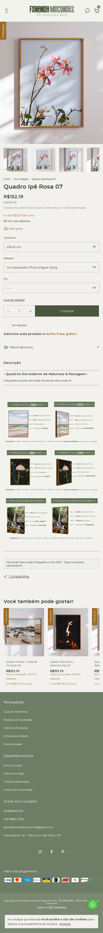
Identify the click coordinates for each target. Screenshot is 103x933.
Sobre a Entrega (14, 773)
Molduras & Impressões (18, 719)
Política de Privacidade (18, 789)
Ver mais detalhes (18, 221)
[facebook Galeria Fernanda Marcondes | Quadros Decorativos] (51, 851)
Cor (6, 279)
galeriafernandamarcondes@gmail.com (29, 827)
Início (7, 179)
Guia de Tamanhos (16, 711)
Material (9, 258)
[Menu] (7, 11)
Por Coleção (21, 179)
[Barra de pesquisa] (87, 11)
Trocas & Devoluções (16, 781)
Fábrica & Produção (16, 728)
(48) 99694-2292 (14, 819)
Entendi (65, 924)
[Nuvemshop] (52, 908)
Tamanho (10, 237)
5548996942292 (13, 811)
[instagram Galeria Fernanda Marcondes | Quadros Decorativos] (40, 851)
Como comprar (13, 765)
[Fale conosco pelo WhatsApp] (92, 904)
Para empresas (13, 744)
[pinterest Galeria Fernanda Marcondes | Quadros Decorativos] (63, 851)
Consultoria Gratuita (16, 736)
